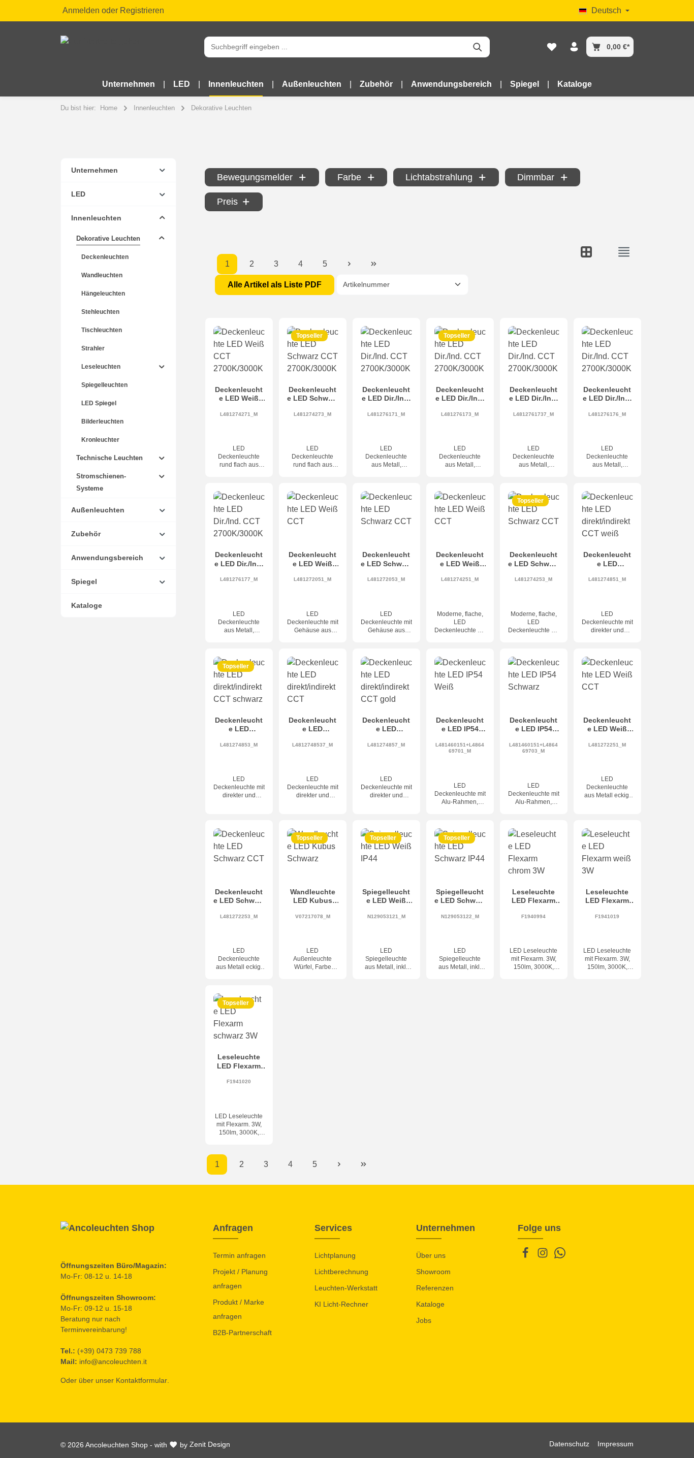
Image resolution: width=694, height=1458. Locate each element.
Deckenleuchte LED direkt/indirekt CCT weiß (607, 559)
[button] (162, 169)
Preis (227, 202)
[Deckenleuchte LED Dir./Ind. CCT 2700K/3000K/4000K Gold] (239, 516)
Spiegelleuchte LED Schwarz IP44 (460, 896)
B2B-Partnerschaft (242, 1333)
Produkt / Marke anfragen (238, 1309)
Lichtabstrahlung (438, 177)
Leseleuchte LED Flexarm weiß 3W (607, 896)
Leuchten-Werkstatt (345, 1288)
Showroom (433, 1272)
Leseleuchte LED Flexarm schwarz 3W (239, 1062)
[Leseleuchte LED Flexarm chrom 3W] (533, 854)
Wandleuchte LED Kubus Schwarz (312, 896)
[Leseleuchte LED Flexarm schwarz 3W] (239, 1019)
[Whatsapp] (559, 1256)
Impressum (615, 1444)
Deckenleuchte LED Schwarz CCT (386, 559)
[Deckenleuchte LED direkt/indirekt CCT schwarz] (239, 682)
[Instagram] (543, 1256)
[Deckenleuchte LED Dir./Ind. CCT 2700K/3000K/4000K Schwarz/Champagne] (533, 351)
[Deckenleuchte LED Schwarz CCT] (386, 516)
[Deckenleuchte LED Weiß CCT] (312, 516)
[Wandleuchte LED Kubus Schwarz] (312, 854)
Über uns (431, 1255)
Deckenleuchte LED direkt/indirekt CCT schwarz (239, 725)
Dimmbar (535, 177)
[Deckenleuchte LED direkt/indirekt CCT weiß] (607, 516)
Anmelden (81, 10)
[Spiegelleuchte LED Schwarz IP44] (460, 854)
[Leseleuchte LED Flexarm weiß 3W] (607, 854)
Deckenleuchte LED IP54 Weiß (460, 725)
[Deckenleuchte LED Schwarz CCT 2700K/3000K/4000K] (312, 351)
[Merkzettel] (552, 47)
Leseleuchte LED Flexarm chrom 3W (533, 896)
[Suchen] (478, 47)
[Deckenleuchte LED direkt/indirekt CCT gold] (386, 682)
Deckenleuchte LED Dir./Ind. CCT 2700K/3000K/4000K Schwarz (459, 394)
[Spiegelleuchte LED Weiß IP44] (386, 854)
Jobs (423, 1320)
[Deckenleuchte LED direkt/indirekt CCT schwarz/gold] (312, 682)
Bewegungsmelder (255, 177)
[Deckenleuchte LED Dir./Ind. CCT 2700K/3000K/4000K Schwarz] (460, 351)
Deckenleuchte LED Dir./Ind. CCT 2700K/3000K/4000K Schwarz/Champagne (533, 394)
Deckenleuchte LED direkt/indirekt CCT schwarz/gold (313, 725)
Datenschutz (569, 1444)
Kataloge (430, 1304)
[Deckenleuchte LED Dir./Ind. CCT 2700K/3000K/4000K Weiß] (386, 351)
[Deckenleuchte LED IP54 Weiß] (460, 682)
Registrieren (142, 10)
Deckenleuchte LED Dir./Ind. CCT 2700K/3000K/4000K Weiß (386, 394)
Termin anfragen (239, 1255)
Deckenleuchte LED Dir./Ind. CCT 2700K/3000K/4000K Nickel (607, 394)
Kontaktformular (141, 1380)
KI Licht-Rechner (341, 1304)
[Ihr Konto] (574, 47)
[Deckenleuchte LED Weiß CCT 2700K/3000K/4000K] (239, 351)
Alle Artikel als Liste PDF (275, 284)
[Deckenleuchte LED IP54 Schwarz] (533, 682)
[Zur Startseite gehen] (101, 47)
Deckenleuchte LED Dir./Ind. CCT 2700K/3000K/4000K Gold (238, 559)
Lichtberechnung (341, 1272)
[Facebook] (526, 1256)
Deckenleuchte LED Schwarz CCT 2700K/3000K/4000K (312, 394)
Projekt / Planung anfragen (240, 1279)
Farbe (349, 177)
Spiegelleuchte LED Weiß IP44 (386, 896)
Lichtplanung (335, 1255)
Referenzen (435, 1288)
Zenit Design (210, 1444)
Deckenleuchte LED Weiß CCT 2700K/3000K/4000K (238, 394)
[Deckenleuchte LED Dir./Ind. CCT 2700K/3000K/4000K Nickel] (607, 351)
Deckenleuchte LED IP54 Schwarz (533, 725)
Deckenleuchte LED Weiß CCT (312, 559)
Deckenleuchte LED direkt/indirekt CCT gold (386, 725)
